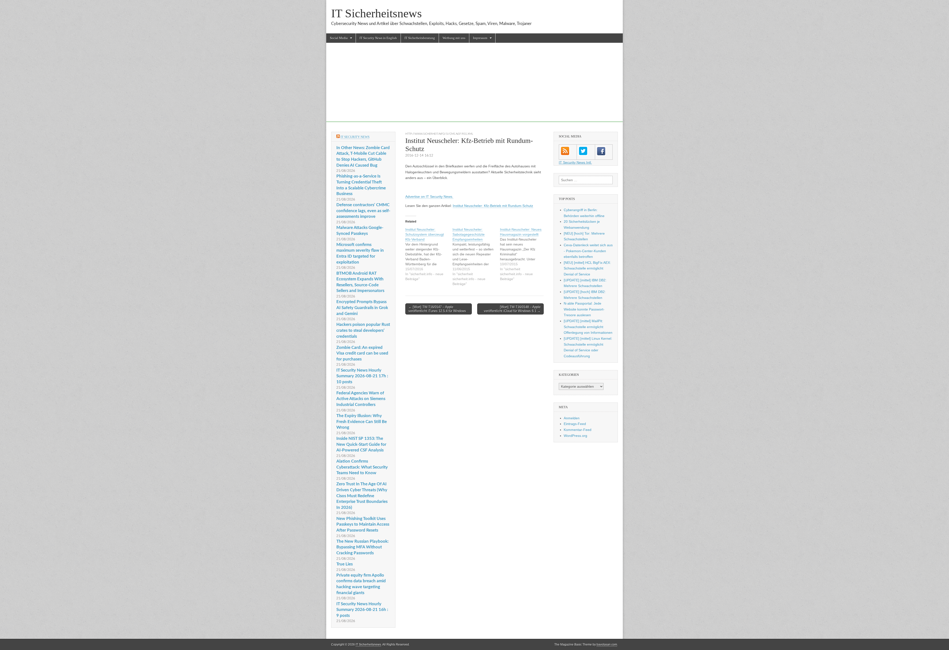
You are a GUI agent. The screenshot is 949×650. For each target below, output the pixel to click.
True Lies (344, 564)
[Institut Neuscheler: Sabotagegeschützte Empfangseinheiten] (476, 256)
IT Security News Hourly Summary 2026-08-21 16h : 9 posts (362, 610)
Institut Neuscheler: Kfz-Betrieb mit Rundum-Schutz (493, 206)
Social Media (339, 38)
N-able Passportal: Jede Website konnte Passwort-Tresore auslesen (584, 309)
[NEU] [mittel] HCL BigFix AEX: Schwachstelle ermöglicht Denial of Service (587, 268)
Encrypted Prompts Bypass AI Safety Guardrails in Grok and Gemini (362, 307)
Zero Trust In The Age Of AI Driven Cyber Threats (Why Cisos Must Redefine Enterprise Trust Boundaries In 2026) (362, 496)
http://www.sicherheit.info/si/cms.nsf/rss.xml (439, 134)
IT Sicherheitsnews (376, 13)
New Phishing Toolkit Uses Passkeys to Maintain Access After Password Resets (362, 524)
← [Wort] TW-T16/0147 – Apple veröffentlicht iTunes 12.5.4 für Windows (437, 309)
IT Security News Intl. (575, 162)
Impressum (480, 38)
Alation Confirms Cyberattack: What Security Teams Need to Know (362, 467)
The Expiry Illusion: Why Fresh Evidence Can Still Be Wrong (361, 421)
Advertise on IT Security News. (429, 197)
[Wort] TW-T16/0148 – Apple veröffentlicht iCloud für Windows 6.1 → (512, 309)
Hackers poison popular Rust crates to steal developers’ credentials (363, 330)
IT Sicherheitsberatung (420, 38)
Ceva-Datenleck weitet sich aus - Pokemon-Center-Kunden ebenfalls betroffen (588, 251)
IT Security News (355, 137)
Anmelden (572, 418)
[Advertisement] (474, 87)
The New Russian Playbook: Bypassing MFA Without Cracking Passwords (362, 547)
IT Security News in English (378, 38)
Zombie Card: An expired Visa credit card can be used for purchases (362, 353)
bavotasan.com (607, 644)
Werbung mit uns (454, 38)
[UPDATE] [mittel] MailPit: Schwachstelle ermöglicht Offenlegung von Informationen (588, 327)
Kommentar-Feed (577, 430)
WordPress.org (575, 436)
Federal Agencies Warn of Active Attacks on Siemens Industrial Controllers (360, 399)
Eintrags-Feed (575, 424)
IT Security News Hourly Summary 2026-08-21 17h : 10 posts (362, 376)
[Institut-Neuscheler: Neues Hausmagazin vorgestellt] (523, 254)
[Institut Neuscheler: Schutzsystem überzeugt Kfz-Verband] (429, 254)
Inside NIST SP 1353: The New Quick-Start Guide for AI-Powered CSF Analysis (361, 444)
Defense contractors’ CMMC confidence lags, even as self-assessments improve (363, 211)
